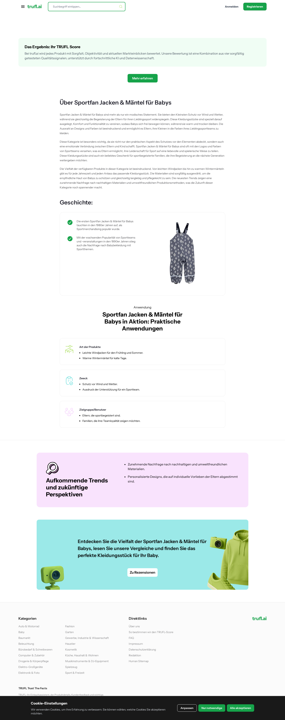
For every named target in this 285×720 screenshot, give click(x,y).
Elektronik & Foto (29, 673)
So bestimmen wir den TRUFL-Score (151, 632)
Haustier (70, 643)
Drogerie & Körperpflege (33, 661)
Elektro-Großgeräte (30, 667)
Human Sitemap (139, 661)
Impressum (136, 643)
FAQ (131, 638)
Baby (21, 632)
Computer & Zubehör (31, 655)
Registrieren (255, 6)
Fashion (69, 626)
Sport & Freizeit (74, 673)
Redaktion (135, 655)
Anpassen (186, 708)
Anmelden (231, 6)
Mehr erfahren (142, 78)
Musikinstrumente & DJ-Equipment (87, 661)
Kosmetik (71, 649)
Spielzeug (71, 667)
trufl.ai (34, 6)
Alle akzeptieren (240, 708)
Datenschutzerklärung (142, 649)
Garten (69, 632)
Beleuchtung (26, 643)
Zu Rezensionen (142, 572)
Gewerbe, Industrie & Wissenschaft (87, 638)
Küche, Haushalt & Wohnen (81, 655)
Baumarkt (24, 638)
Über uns (134, 626)
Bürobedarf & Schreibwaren (35, 649)
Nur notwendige (211, 708)
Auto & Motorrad (28, 626)
